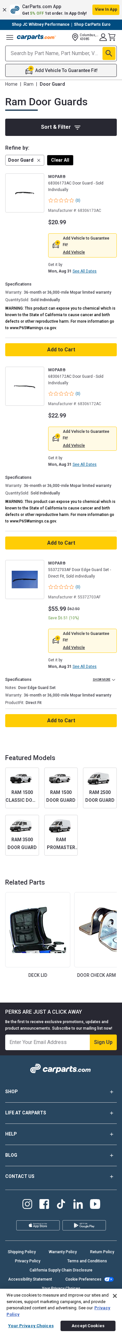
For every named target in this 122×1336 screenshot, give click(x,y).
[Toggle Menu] (9, 37)
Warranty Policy (63, 1252)
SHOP (11, 1091)
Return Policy (102, 1252)
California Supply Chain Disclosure (61, 1270)
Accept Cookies (88, 1325)
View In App (106, 9)
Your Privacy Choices (31, 1325)
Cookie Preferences (83, 1279)
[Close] (115, 1295)
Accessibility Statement (30, 1279)
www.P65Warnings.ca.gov (33, 328)
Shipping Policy (22, 1252)
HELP (11, 1134)
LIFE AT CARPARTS (25, 1112)
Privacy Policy (27, 1261)
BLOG (11, 1155)
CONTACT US (19, 1176)
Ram (29, 84)
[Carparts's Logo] (36, 37)
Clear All (60, 160)
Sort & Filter (56, 127)
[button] (61, 10)
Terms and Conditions (87, 1261)
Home (11, 84)
